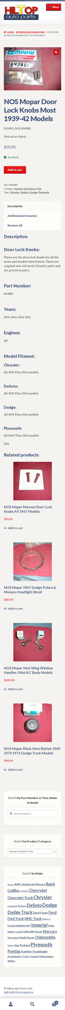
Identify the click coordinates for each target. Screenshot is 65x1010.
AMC (17, 884)
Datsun (22, 905)
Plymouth (43, 192)
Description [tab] (15, 206)
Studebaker (40, 951)
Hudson (21, 925)
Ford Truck (16, 918)
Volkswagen (46, 956)
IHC (28, 925)
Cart (50, 1001)
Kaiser (11, 931)
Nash (23, 937)
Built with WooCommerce (18, 992)
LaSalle (19, 931)
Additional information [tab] (22, 215)
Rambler (26, 951)
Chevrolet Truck (20, 898)
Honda (11, 925)
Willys (11, 960)
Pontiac (14, 951)
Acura (11, 884)
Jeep (51, 925)
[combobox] (32, 851)
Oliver (10, 945)
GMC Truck (33, 918)
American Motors (33, 884)
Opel (16, 945)
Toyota (34, 956)
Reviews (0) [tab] (15, 225)
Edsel (36, 912)
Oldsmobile (45, 937)
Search (32, 1004)
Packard (25, 945)
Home (10, 32)
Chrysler (14, 192)
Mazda (38, 931)
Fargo (44, 912)
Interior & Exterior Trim (30, 32)
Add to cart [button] (15, 528)
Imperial (39, 925)
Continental (12, 906)
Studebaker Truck (18, 956)
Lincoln (29, 931)
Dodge (34, 192)
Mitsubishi (13, 937)
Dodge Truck (20, 912)
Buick (50, 884)
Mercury (50, 931)
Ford (52, 912)
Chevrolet (38, 890)
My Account (11, 1004)
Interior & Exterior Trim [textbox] (31, 851)
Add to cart (15, 169)
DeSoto (24, 192)
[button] (56, 52)
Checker (24, 891)
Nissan (30, 937)
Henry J (46, 918)
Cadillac (14, 890)
